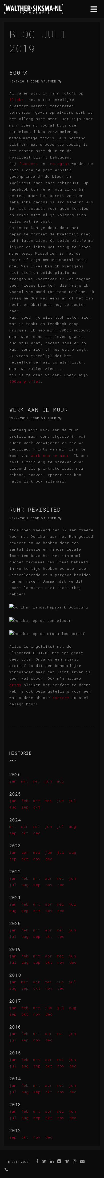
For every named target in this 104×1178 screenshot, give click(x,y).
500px (18, 72)
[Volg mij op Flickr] (59, 1161)
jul (72, 800)
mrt (24, 781)
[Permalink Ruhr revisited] (59, 518)
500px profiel (25, 381)
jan (13, 781)
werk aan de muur (50, 455)
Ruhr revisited (35, 509)
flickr (16, 99)
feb (25, 800)
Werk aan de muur (38, 409)
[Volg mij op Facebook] (37, 1161)
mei (36, 781)
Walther (48, 81)
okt (37, 807)
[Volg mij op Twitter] (44, 1161)
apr (24, 826)
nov (37, 858)
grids (15, 684)
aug (60, 781)
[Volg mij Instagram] (75, 1161)
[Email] (82, 1161)
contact (61, 697)
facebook (28, 163)
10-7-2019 (19, 518)
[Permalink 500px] (59, 81)
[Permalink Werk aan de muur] (59, 418)
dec (37, 833)
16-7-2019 (19, 81)
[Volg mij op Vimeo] (67, 1161)
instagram (58, 163)
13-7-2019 (19, 418)
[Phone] (6, 1169)
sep (25, 807)
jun (48, 781)
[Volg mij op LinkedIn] (52, 1161)
